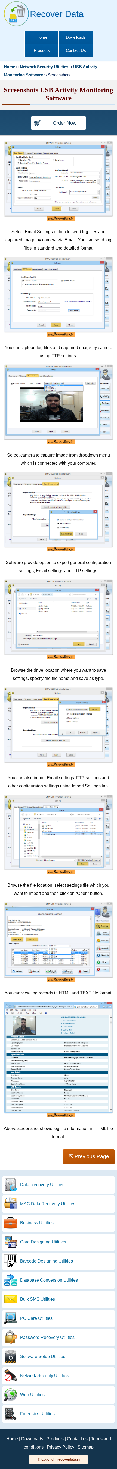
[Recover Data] (16, 26)
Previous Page (89, 1156)
